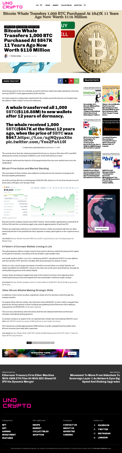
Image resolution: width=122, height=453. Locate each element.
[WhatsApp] (76, 81)
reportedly (27, 258)
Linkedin (103, 437)
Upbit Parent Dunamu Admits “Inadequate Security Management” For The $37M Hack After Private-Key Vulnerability (111, 176)
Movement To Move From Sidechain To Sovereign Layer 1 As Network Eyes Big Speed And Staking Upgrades (94, 378)
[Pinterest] (71, 81)
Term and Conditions (100, 448)
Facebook (103, 425)
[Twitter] (94, 429)
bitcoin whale (44, 342)
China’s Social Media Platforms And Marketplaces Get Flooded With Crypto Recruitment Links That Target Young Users (111, 109)
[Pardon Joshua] (6, 56)
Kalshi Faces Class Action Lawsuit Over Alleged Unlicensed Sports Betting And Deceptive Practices (92, 173)
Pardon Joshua (16, 56)
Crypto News (9, 27)
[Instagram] (94, 433)
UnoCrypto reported (33, 307)
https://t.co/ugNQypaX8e (45, 137)
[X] (66, 81)
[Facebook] (60, 81)
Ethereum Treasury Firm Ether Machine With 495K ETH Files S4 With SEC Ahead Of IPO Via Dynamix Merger (29, 378)
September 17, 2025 (53, 147)
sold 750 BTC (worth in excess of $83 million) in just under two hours (33, 321)
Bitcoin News (22, 27)
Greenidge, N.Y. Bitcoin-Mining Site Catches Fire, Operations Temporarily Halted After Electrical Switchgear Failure (92, 109)
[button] (85, 5)
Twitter (103, 429)
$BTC (11, 111)
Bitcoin (35, 342)
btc (52, 342)
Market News (33, 27)
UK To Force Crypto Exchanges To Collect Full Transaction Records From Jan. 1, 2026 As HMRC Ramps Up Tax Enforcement (92, 142)
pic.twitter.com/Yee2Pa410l (36, 141)
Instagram (104, 433)
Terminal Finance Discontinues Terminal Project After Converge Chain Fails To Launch (109, 141)
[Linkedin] (94, 437)
